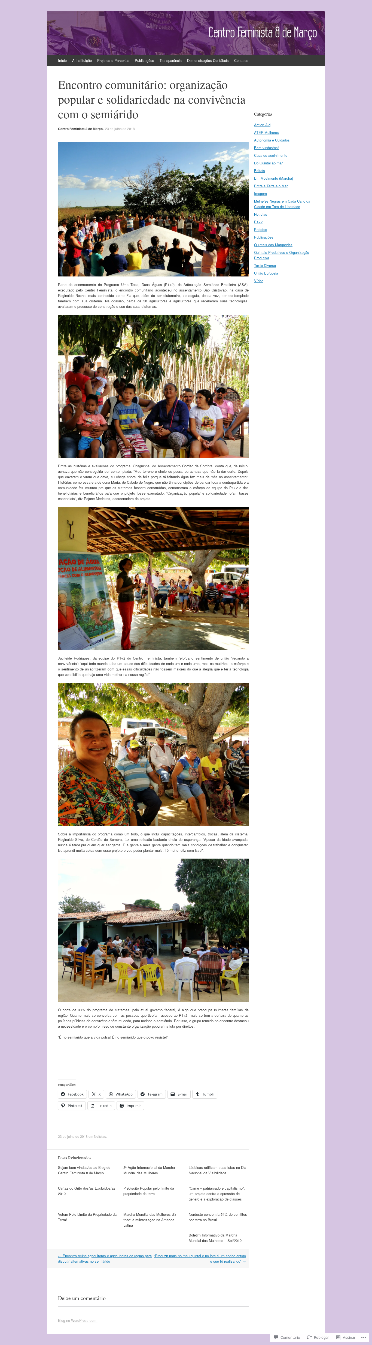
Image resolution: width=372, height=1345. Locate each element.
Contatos (241, 60)
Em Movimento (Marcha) (273, 178)
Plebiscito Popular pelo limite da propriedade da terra (148, 1190)
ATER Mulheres (266, 132)
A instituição (82, 60)
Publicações (144, 60)
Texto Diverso (265, 265)
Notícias (100, 1136)
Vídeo (258, 280)
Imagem (260, 193)
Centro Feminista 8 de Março (80, 128)
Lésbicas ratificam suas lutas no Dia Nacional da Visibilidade (217, 1170)
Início (62, 60)
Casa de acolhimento (270, 155)
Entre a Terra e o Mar (271, 185)
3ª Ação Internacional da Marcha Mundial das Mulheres (149, 1170)
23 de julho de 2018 (120, 128)
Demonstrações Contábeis (208, 60)
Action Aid (262, 124)
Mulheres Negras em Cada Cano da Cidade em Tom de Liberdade (282, 203)
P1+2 (258, 221)
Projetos (260, 229)
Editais (259, 170)
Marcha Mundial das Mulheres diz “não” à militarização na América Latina (149, 1220)
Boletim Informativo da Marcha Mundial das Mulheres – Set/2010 (215, 1237)
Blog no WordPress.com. (77, 1320)
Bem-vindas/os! (266, 147)
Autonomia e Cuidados (272, 140)
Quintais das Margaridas (273, 244)
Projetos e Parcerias (113, 60)
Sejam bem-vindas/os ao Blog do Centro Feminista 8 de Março (84, 1170)
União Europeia (266, 273)
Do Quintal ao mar (268, 163)
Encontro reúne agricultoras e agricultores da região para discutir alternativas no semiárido (105, 1258)
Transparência (171, 60)
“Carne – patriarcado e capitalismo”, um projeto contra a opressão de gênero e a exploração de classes (217, 1193)
